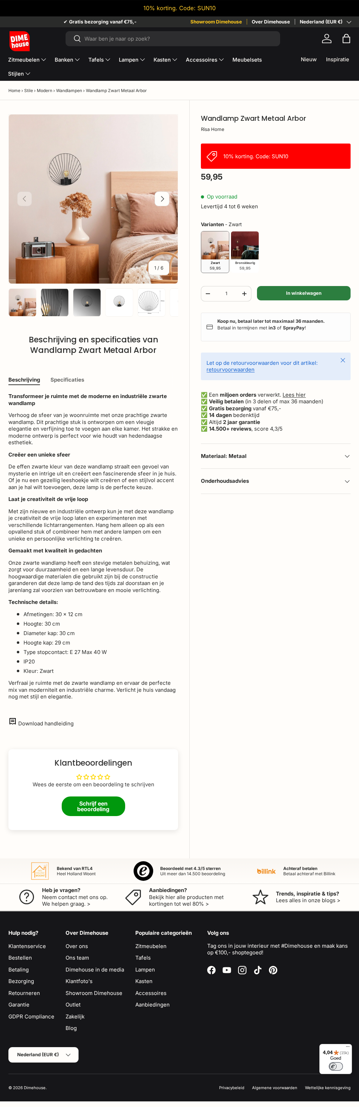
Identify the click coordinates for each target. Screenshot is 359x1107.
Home (14, 90)
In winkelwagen (303, 293)
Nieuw (309, 59)
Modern (44, 90)
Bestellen (20, 957)
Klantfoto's (79, 981)
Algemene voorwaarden (274, 1087)
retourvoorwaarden (230, 369)
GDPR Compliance (31, 1016)
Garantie (18, 1004)
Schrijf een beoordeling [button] (93, 806)
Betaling (18, 969)
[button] (346, 38)
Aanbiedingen (152, 1004)
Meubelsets (247, 59)
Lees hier (294, 394)
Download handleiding (46, 723)
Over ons (77, 946)
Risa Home (212, 129)
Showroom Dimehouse (216, 22)
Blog (71, 1028)
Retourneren (24, 993)
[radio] (215, 252)
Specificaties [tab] (67, 379)
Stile (28, 90)
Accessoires (151, 993)
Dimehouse (35, 1087)
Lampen (145, 969)
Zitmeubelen (151, 946)
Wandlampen (69, 90)
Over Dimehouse (271, 22)
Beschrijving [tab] (24, 379)
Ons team (77, 957)
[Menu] (348, 1048)
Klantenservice (27, 946)
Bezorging (21, 981)
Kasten (144, 981)
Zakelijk (75, 1016)
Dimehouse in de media (95, 969)
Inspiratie (337, 59)
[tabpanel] (93, 546)
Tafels (143, 957)
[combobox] (173, 38)
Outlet (73, 1004)
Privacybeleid (231, 1087)
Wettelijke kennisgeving (328, 1087)
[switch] (336, 1066)
